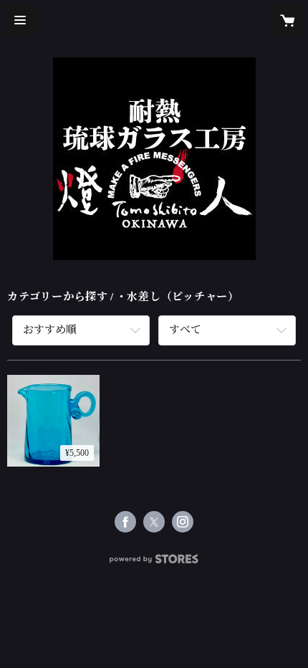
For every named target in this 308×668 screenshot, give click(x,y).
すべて (185, 329)
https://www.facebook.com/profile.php (125, 522)
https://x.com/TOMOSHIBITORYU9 (154, 522)
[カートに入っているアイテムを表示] (288, 20)
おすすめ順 (50, 329)
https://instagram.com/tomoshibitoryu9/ (182, 522)
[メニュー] (20, 20)
